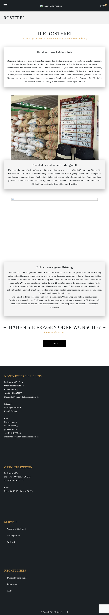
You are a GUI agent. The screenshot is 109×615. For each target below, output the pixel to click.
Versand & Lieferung (16, 529)
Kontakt (55, 344)
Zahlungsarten (13, 535)
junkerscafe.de (10, 429)
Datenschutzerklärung (17, 578)
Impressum (12, 584)
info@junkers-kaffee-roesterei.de (24, 397)
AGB (9, 591)
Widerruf (11, 542)
